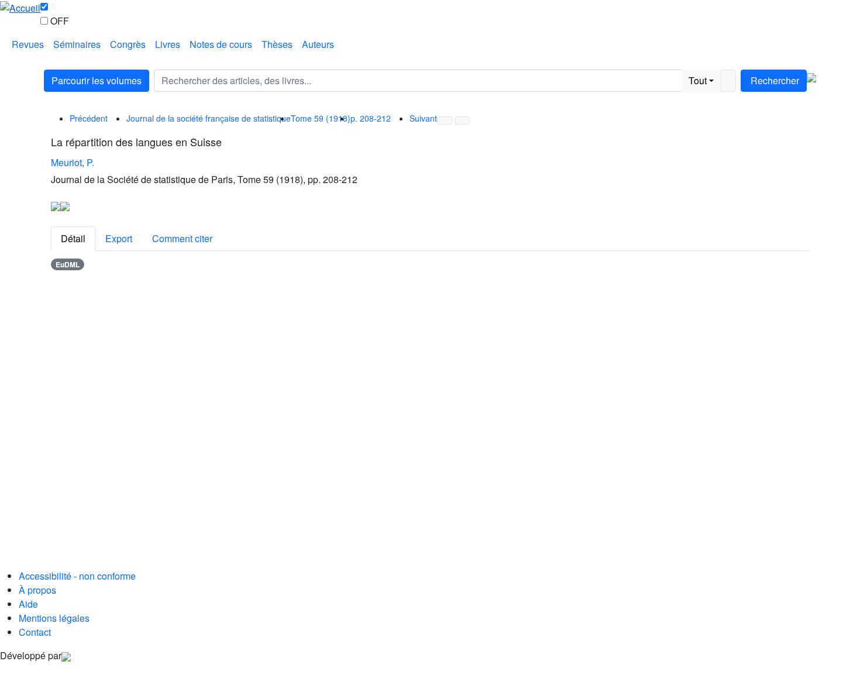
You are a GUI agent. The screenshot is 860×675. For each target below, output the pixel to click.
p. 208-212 (370, 118)
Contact (35, 632)
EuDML (68, 264)
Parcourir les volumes (96, 80)
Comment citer (182, 238)
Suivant (423, 118)
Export (118, 238)
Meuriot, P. (72, 162)
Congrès (128, 44)
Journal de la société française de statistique (208, 118)
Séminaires (77, 44)
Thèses (277, 44)
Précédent (89, 118)
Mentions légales (54, 618)
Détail (73, 238)
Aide (28, 604)
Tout (698, 80)
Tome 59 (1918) (320, 118)
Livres (167, 44)
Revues (28, 44)
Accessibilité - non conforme (77, 576)
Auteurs (318, 44)
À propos (37, 590)
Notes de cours (221, 44)
